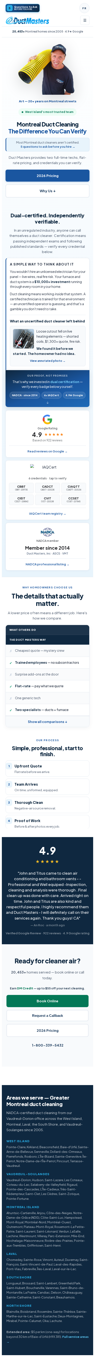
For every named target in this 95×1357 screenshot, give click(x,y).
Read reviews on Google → (47, 451)
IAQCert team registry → (47, 513)
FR (84, 8)
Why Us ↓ (48, 191)
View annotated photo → (47, 361)
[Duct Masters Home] (27, 20)
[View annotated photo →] (23, 339)
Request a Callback (47, 1016)
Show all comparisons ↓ (47, 722)
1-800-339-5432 (47, 1045)
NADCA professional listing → (47, 564)
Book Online (47, 1001)
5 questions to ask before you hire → (48, 146)
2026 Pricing (48, 175)
